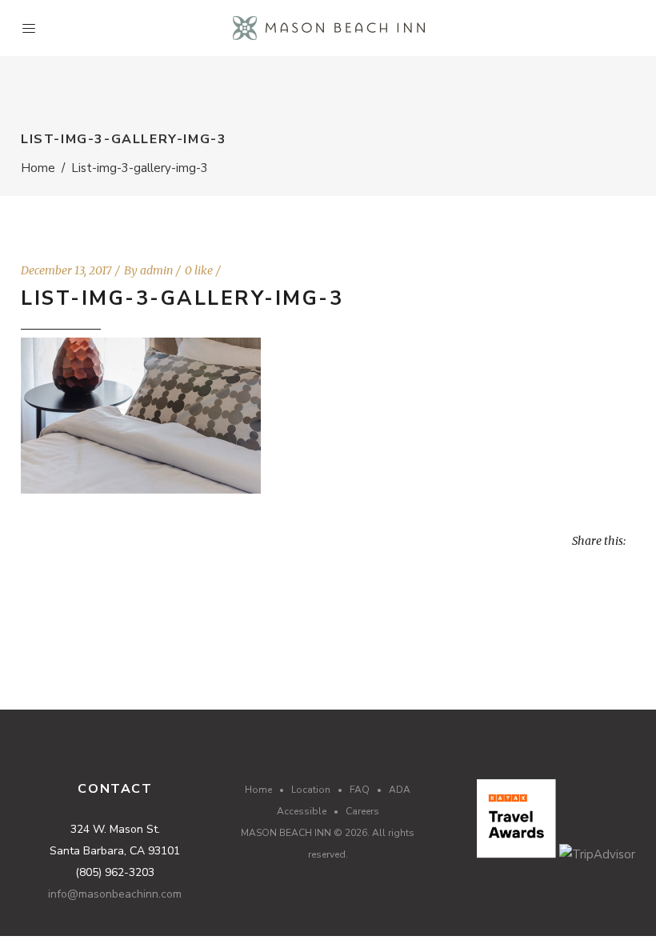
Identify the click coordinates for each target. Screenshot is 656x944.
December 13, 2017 (66, 270)
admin (156, 270)
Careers (362, 811)
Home (38, 168)
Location (310, 789)
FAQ (360, 789)
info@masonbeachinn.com (115, 894)
